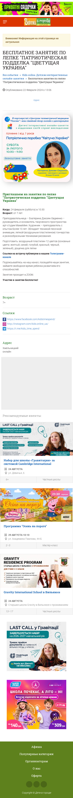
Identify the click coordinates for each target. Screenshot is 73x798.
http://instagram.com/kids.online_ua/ (27, 323)
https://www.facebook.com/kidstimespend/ (31, 319)
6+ (7, 479)
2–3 (8, 545)
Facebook (29, 784)
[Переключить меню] (5, 22)
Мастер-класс (50, 545)
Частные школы (51, 479)
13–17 (9, 611)
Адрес (36, 100)
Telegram (44, 784)
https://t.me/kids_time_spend (23, 328)
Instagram (36, 784)
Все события (10, 75)
